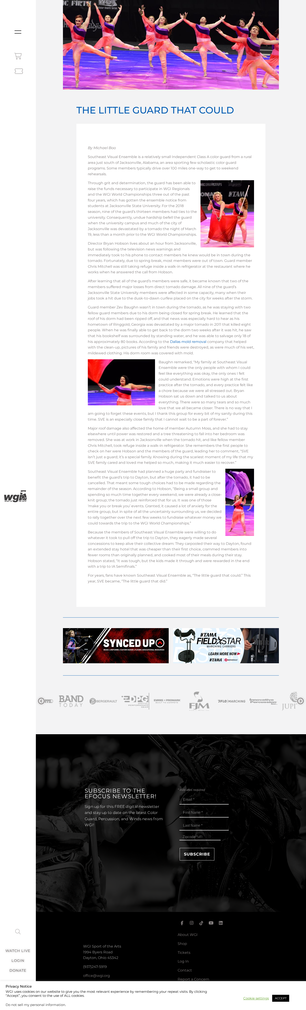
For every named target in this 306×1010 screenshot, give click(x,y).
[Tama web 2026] (226, 662)
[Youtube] (211, 923)
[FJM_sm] (154, 701)
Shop (182, 944)
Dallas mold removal (188, 342)
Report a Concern (193, 979)
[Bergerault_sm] (58, 701)
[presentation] (41, 701)
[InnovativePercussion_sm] (219, 701)
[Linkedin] (221, 923)
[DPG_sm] (90, 701)
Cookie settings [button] (256, 998)
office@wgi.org (96, 976)
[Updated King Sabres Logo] (283, 701)
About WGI (188, 935)
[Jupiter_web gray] (251, 701)
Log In (183, 961)
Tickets (184, 952)
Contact (185, 970)
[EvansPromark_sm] (122, 701)
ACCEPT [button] (281, 998)
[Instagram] (191, 923)
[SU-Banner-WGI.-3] (116, 662)
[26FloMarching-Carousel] (186, 701)
